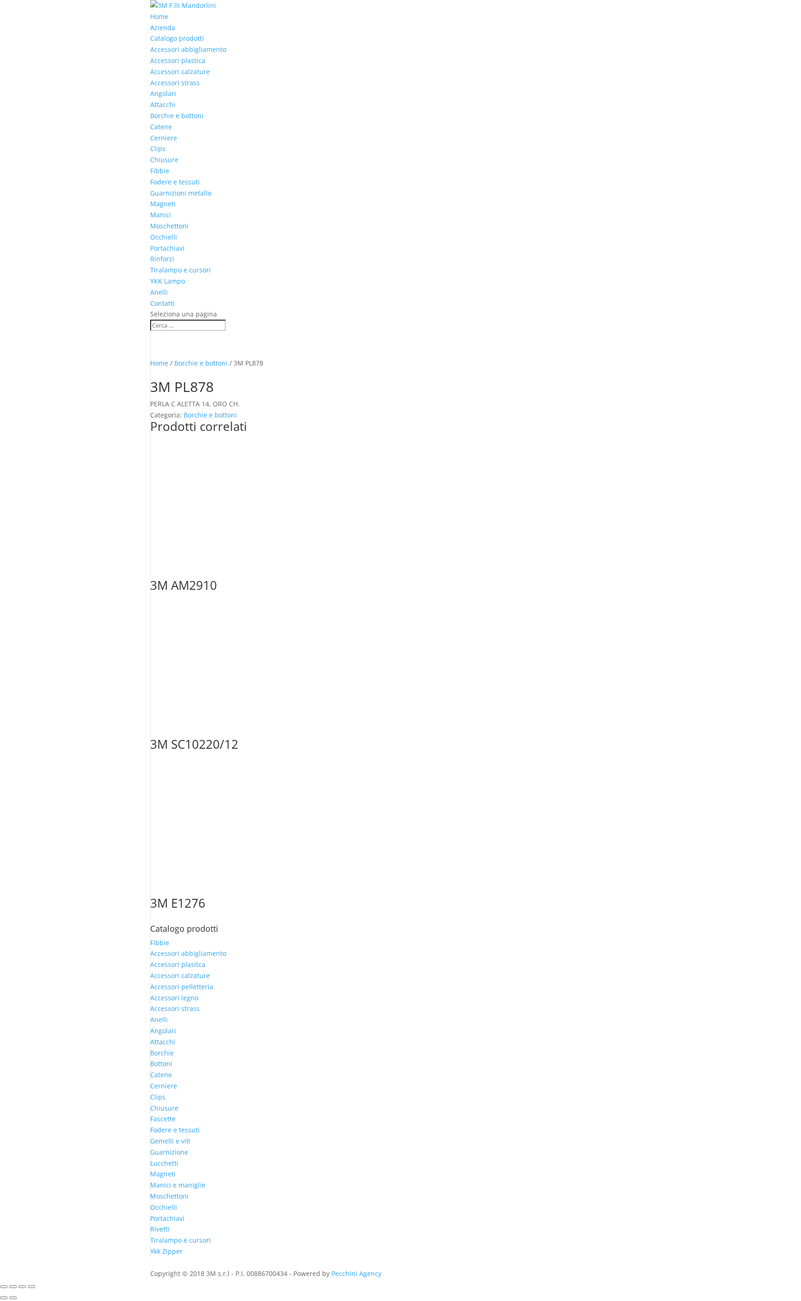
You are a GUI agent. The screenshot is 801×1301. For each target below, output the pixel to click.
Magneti (163, 203)
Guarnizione (169, 1152)
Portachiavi (167, 248)
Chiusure (164, 159)
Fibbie (159, 170)
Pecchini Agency (356, 1273)
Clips (157, 148)
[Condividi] (22, 1286)
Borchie (162, 1052)
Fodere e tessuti (175, 181)
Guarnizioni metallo (180, 193)
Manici (160, 214)
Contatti (162, 303)
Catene (161, 126)
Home (159, 16)
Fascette (163, 1118)
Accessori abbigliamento (188, 49)
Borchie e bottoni (176, 115)
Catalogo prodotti (177, 38)
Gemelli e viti (170, 1141)
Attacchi (162, 104)
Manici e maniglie (177, 1185)
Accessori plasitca (177, 964)
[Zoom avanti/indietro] (3, 1286)
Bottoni (161, 1063)
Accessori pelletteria (181, 986)
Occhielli (163, 237)
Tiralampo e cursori (180, 269)
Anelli (159, 292)
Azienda (162, 27)
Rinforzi (162, 258)
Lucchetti (164, 1163)
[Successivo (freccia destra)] (13, 1297)
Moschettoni (169, 225)
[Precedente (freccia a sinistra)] (3, 1297)
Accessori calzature (180, 71)
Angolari (163, 93)
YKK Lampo (167, 281)
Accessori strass (175, 82)
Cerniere (163, 137)
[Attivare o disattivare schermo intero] (13, 1286)
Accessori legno (174, 997)
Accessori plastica (177, 60)
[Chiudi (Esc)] (31, 1286)
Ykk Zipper (166, 1251)
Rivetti (160, 1229)
